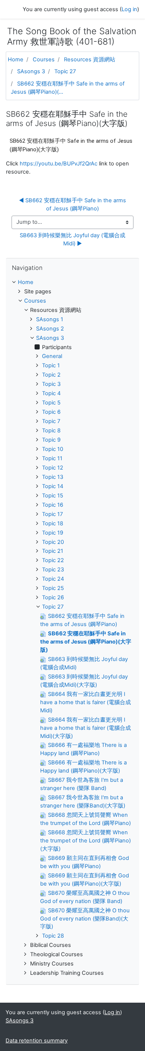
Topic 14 (52, 486)
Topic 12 (52, 467)
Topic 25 (53, 588)
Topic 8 (51, 430)
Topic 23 (53, 569)
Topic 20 (53, 542)
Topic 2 (51, 374)
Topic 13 (52, 477)
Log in (129, 9)
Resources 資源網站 (89, 59)
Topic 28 (53, 935)
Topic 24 (53, 579)
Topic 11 (52, 458)
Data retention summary (37, 1040)
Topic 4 (51, 393)
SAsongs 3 (31, 71)
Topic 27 (65, 71)
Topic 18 (52, 523)
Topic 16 (52, 505)
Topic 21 (52, 551)
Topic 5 (51, 402)
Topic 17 (52, 514)
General (52, 356)
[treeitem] (72, 282)
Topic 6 (51, 412)
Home (15, 59)
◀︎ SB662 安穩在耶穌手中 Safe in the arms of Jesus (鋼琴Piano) (73, 204)
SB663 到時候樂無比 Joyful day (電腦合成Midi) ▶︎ (72, 239)
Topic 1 (51, 365)
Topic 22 (53, 560)
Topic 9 (51, 439)
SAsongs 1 (49, 319)
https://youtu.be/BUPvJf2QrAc (58, 163)
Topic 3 (51, 384)
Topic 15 (52, 495)
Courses (44, 59)
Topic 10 (52, 449)
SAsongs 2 (50, 328)
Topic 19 (52, 532)
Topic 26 (53, 597)
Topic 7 (51, 421)
